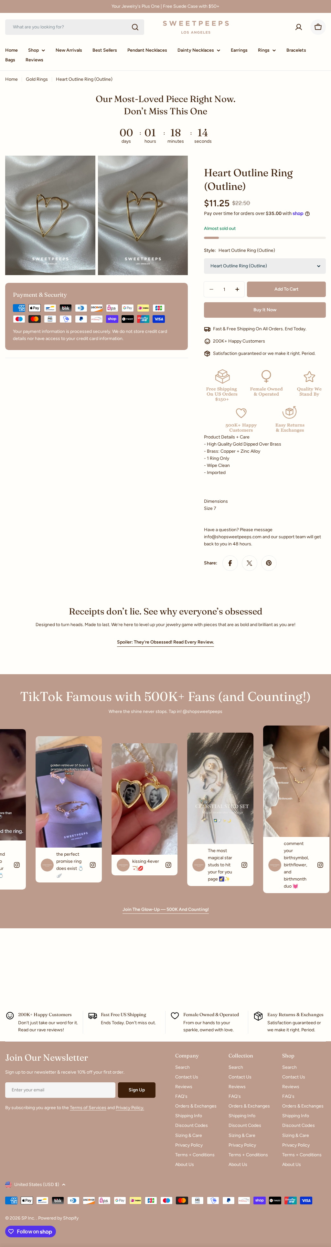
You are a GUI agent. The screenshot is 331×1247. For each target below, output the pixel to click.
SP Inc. (28, 1218)
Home (11, 79)
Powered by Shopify (58, 1218)
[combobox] (74, 27)
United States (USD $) (36, 1184)
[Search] (135, 27)
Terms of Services (88, 1107)
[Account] (299, 27)
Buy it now (264, 310)
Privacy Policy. (130, 1107)
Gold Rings (37, 79)
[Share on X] (249, 563)
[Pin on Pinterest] (269, 563)
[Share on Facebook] (230, 563)
